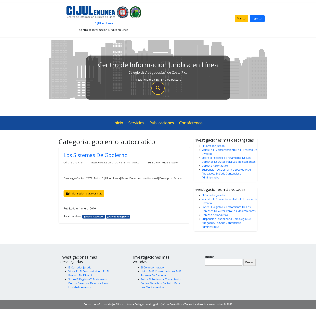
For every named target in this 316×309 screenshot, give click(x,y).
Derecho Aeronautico (215, 165)
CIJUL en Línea (104, 23)
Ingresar (257, 18)
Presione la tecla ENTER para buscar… (158, 79)
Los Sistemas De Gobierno (96, 155)
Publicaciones (161, 122)
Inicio (118, 122)
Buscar (209, 257)
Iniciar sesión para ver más (85, 193)
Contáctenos (190, 122)
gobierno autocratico (94, 216)
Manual (241, 18)
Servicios (136, 122)
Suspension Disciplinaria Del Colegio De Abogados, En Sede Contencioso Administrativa (226, 173)
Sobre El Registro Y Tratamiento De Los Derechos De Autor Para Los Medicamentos (88, 283)
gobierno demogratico (118, 216)
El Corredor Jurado (213, 146)
